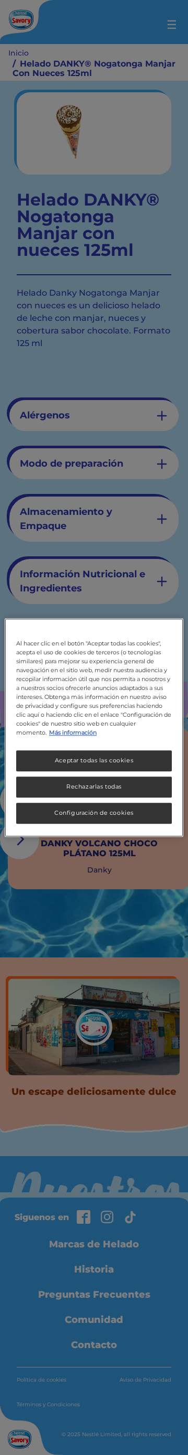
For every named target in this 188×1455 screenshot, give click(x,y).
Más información (73, 732)
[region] (94, 727)
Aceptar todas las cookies (94, 760)
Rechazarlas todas (94, 786)
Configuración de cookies (94, 812)
